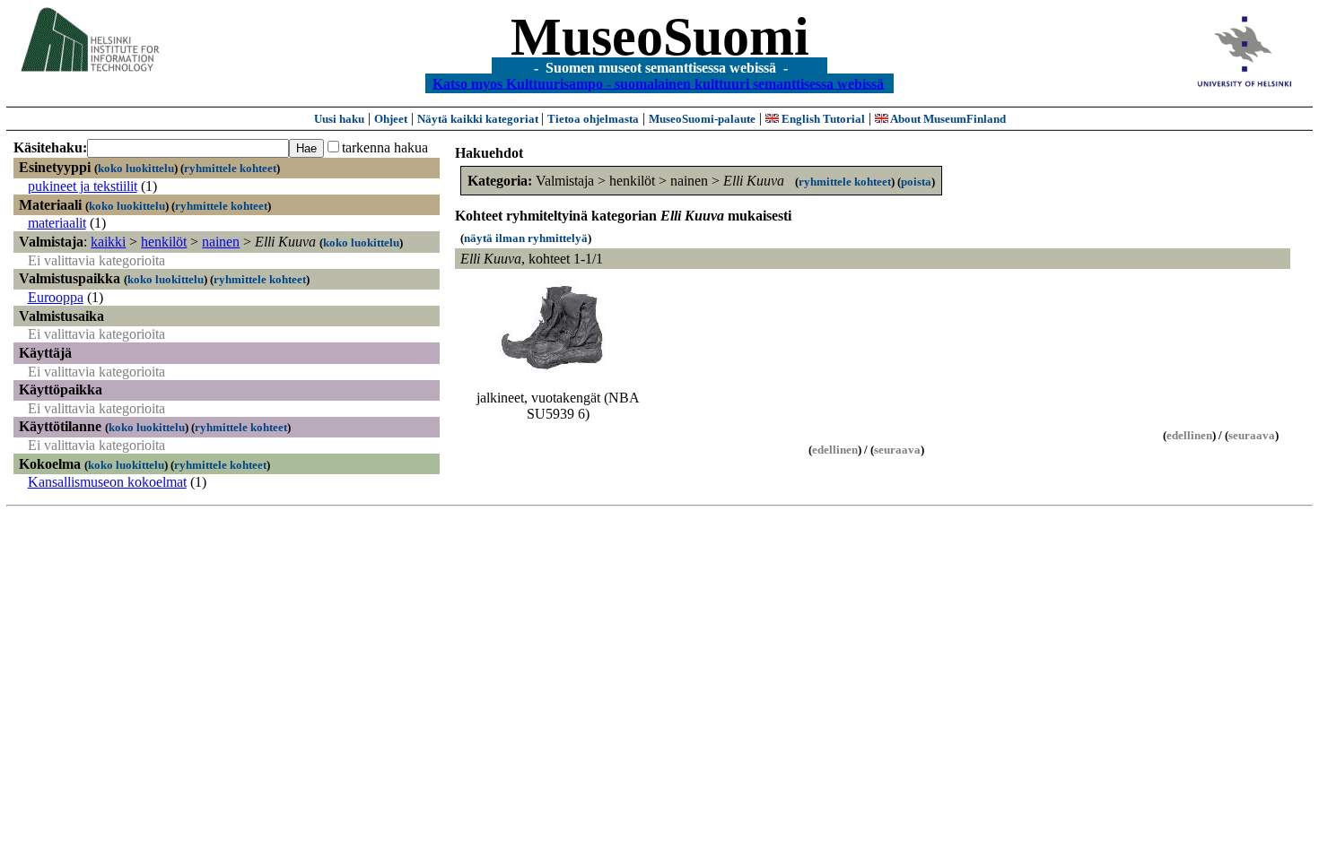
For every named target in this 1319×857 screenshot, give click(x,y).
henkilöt (164, 241)
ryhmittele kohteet (230, 168)
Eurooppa (55, 297)
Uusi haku (339, 119)
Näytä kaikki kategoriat (479, 119)
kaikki (108, 241)
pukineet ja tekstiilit (82, 186)
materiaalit (57, 222)
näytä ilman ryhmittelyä (526, 238)
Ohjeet (390, 119)
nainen (221, 241)
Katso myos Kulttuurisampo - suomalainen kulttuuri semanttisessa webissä (658, 83)
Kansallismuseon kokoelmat (107, 481)
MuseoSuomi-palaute (702, 119)
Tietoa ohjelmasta (593, 119)
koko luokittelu (136, 168)
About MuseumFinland (947, 119)
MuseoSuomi (660, 36)
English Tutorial (822, 119)
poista (916, 181)
